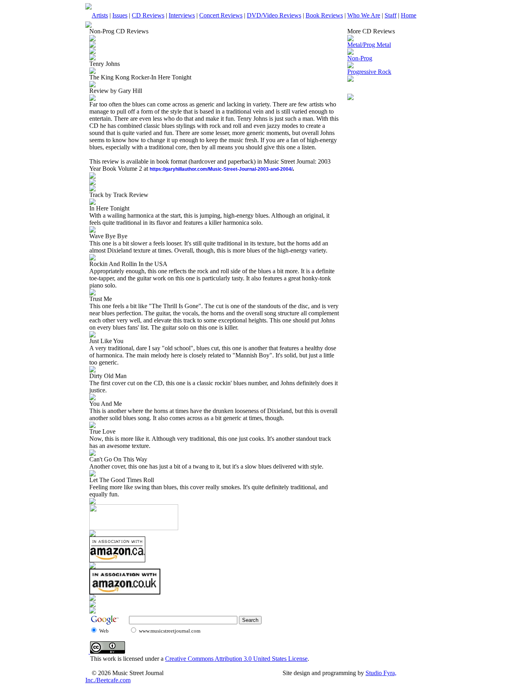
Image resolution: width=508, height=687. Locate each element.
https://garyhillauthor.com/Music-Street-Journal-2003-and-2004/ (221, 169)
